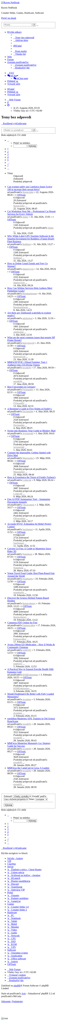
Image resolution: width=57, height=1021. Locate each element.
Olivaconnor (28, 504)
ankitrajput (27, 318)
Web (9, 56)
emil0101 (26, 650)
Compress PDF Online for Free (22, 622)
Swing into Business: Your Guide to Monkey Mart (31, 430)
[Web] (10, 2)
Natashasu (27, 554)
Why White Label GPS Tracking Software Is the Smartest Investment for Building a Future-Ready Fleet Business (30, 239)
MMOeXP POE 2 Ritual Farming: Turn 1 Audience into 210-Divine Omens (27, 363)
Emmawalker (28, 625)
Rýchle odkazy (14, 32)
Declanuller (27, 411)
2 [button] (8, 151)
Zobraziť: (8, 796)
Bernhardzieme (29, 293)
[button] (8, 140)
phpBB (17, 985)
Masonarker (28, 458)
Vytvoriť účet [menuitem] (13, 84)
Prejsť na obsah (8, 18)
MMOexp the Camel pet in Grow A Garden (28, 768)
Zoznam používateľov (18, 62)
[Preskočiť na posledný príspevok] (26, 206)
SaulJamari (27, 529)
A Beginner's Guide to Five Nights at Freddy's (29, 408)
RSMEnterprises (30, 674)
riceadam (26, 699)
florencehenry (29, 603)
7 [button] (8, 165)
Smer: (32, 799)
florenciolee (28, 192)
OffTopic (21, 195)
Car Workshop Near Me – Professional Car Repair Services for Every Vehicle (31, 212)
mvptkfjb (26, 367)
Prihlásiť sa (12, 91)
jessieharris (27, 578)
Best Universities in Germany (21, 387)
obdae (25, 217)
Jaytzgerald (27, 433)
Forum (10, 59)
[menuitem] (23, 37)
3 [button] (8, 154)
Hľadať (11, 89)
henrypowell (28, 343)
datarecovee (28, 269)
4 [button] (8, 157)
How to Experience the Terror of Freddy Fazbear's (31, 477)
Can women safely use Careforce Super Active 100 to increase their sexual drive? (29, 188)
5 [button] (8, 160)
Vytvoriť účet (13, 94)
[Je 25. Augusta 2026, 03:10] (8, 105)
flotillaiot (26, 244)
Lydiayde (26, 480)
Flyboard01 (27, 389)
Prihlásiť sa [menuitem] (12, 81)
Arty (24, 993)
